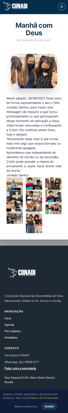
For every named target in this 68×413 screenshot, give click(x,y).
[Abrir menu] (61, 6)
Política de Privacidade (43, 397)
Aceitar (49, 406)
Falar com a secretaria (20, 368)
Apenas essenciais (25, 406)
